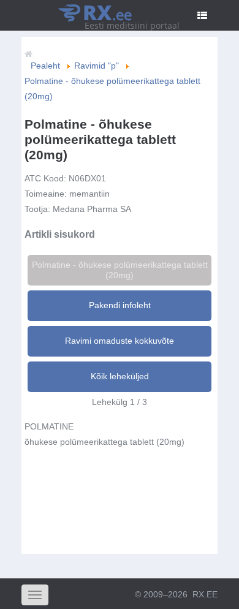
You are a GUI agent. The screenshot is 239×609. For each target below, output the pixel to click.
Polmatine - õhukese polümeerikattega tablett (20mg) (120, 270)
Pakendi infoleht (120, 305)
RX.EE (205, 594)
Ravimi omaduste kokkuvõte (119, 341)
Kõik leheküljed (120, 376)
